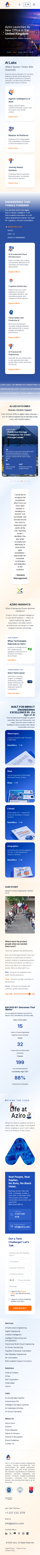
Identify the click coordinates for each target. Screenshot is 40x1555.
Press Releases (11, 1430)
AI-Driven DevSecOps (14, 1347)
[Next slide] (36, 32)
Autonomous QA (12, 1401)
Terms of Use (21, 1548)
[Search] (19, 4)
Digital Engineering (12, 1331)
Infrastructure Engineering (16, 1328)
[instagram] (23, 1534)
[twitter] (10, 1534)
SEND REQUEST (20, 1308)
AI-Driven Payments (13, 1411)
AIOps (7, 1376)
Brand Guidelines (12, 1440)
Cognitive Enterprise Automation (18, 1351)
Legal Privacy (10, 1548)
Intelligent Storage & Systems (17, 1405)
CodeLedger (10, 1383)
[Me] (27, 1534)
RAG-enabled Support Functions (18, 1361)
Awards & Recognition (14, 1437)
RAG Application (11, 1379)
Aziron (8, 1386)
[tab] (9, 52)
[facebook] (19, 1534)
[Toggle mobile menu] (34, 4)
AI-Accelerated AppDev (14, 1398)
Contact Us (9, 1444)
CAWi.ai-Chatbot (11, 1373)
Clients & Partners (12, 1433)
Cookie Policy (10, 1550)
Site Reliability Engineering (15, 1354)
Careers (8, 1427)
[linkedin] (6, 1534)
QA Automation (11, 1358)
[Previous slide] (3, 32)
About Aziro (10, 1423)
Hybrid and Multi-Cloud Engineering (19, 1344)
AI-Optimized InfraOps (14, 1408)
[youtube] (15, 1534)
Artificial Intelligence (13, 1335)
